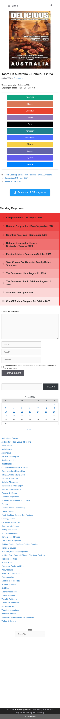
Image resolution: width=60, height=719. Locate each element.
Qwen (30, 158)
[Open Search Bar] (51, 5)
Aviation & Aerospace (10, 457)
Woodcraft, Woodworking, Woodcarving (18, 617)
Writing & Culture (9, 621)
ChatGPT (30, 97)
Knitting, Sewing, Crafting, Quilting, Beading (20, 544)
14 (38, 412)
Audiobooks (7, 449)
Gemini (30, 117)
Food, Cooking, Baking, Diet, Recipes (20, 175)
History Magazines (9, 530)
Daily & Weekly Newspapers (13, 475)
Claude (30, 104)
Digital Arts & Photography (12, 486)
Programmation (8, 577)
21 (38, 416)
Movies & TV (7, 563)
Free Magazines (23, 709)
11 (14, 412)
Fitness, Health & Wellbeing (13, 508)
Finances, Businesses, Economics (16, 500)
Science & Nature (9, 584)
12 (22, 412)
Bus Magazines (8, 464)
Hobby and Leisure (10, 533)
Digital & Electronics (10, 482)
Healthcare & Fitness (10, 526)
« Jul (29, 429)
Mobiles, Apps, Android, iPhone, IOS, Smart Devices (23, 555)
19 (22, 416)
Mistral (30, 144)
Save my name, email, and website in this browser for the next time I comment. (30, 367)
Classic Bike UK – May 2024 (16, 178)
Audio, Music (7, 446)
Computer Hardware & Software (15, 467)
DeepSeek (30, 137)
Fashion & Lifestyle (9, 493)
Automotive (6, 453)
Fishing (5, 504)
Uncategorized (8, 606)
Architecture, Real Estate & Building (16, 442)
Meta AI (30, 164)
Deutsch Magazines (10, 478)
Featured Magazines (10, 497)
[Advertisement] (30, 673)
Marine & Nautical (9, 548)
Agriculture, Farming (10, 438)
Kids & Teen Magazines (11, 541)
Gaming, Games (8, 519)
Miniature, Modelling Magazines (15, 552)
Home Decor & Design (11, 537)
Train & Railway (8, 595)
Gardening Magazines (11, 522)
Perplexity (30, 131)
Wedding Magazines (10, 610)
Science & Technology (11, 581)
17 (6, 416)
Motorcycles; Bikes (9, 559)
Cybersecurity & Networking (13, 471)
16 (54, 412)
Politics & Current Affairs (12, 573)
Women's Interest (9, 614)
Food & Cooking (8, 511)
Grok (30, 124)
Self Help (5, 588)
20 (30, 416)
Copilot (30, 151)
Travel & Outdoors (44, 175)
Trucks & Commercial (10, 603)
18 (14, 416)
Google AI (30, 111)
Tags (30, 630)
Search (51, 386)
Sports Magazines (9, 592)
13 (30, 412)
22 (46, 416)
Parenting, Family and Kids (13, 566)
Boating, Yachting (9, 460)
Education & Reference (11, 489)
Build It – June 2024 (12, 181)
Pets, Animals (7, 570)
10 (6, 412)
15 (46, 412)
